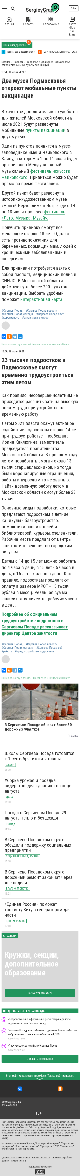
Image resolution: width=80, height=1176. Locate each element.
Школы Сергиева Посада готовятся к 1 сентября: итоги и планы (39, 756)
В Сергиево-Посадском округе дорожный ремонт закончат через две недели (38, 877)
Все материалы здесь (40, 993)
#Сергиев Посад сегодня (17, 314)
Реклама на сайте (41, 1157)
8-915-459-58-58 (9, 1105)
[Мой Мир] (20, 336)
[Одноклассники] (9, 336)
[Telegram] (14, 336)
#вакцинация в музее (35, 317)
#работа (7, 651)
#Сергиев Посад (12, 310)
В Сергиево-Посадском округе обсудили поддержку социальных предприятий (38, 845)
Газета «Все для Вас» (72, 29)
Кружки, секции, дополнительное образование (32, 963)
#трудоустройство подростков (34, 651)
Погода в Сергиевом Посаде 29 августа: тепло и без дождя (35, 815)
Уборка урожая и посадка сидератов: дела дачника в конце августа (38, 786)
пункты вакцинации (46, 130)
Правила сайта (18, 1160)
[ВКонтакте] (4, 336)
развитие (46, 1166)
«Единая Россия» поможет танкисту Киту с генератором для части (38, 910)
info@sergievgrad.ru (11, 1102)
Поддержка (34, 1166)
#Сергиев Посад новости (41, 310)
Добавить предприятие (40, 1058)
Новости (28, 24)
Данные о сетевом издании (16, 1157)
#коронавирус (10, 317)
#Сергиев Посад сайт (50, 314)
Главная (9, 24)
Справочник (51, 24)
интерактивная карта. (41, 299)
